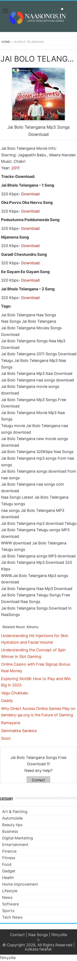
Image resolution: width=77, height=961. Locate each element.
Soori (5, 738)
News (7, 897)
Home (5, 41)
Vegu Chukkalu (14, 693)
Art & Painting (14, 811)
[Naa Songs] (38, 15)
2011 (15, 168)
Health (8, 877)
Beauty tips (12, 825)
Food (6, 864)
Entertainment (15, 844)
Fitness (8, 858)
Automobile (12, 818)
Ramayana (10, 723)
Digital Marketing (17, 838)
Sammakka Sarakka (19, 730)
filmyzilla (59, 934)
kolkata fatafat (38, 949)
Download (30, 194)
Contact (38, 780)
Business (10, 831)
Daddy (7, 700)
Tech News (12, 917)
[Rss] (38, 939)
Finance (9, 851)
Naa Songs (38, 934)
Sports (8, 910)
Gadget (8, 871)
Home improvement (20, 884)
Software (10, 904)
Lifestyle (9, 891)
